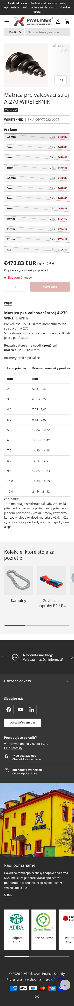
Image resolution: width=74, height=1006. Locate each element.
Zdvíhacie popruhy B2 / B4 (51, 603)
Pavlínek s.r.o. (30, 974)
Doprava (10, 270)
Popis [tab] (8, 303)
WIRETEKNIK (13, 119)
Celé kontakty (13, 747)
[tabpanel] (37, 419)
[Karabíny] (18, 580)
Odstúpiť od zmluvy (22, 722)
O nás (8, 895)
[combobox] (37, 32)
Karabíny (18, 600)
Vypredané (50, 286)
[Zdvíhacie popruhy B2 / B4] (51, 580)
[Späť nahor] (37, 997)
